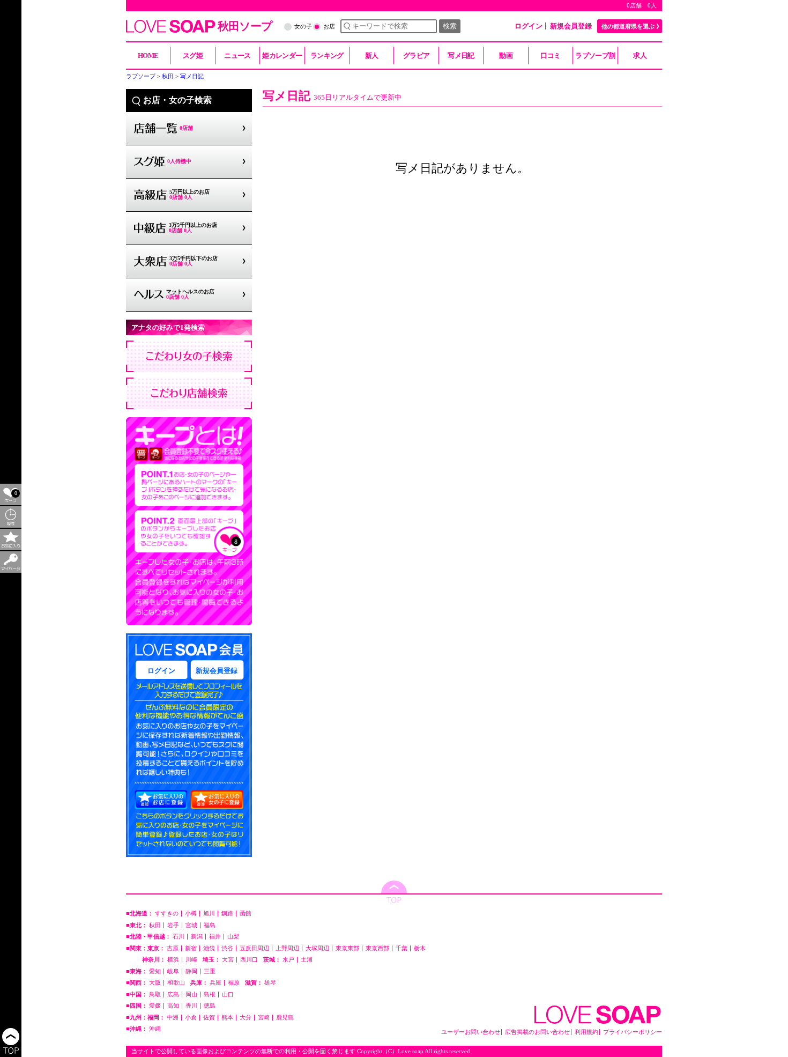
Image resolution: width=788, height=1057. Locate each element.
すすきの (167, 913)
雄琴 (270, 983)
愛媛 (155, 1006)
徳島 (209, 1006)
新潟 (197, 937)
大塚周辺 (317, 948)
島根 (209, 994)
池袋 (209, 948)
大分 (245, 1018)
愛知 (155, 971)
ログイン (528, 26)
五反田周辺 (254, 948)
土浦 (307, 960)
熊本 (227, 1018)
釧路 (227, 913)
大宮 (228, 960)
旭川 (209, 913)
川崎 (191, 960)
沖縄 (155, 1029)
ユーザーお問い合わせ (470, 1032)
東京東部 (347, 948)
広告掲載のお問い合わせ (537, 1032)
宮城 (191, 925)
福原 (234, 983)
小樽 (191, 913)
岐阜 (173, 971)
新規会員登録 (571, 26)
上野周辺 (287, 948)
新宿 (191, 948)
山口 (228, 994)
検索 (450, 26)
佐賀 (209, 1018)
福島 (209, 925)
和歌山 (176, 983)
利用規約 (586, 1032)
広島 (173, 994)
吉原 (173, 948)
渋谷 (227, 948)
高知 (173, 1006)
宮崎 (264, 1018)
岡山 (191, 994)
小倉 (191, 1018)
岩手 (173, 925)
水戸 (288, 960)
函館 (245, 913)
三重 (209, 971)
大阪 (155, 983)
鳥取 (155, 994)
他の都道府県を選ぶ (628, 26)
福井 (215, 937)
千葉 (401, 948)
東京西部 (377, 948)
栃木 (420, 948)
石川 (178, 937)
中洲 (173, 1018)
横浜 (173, 960)
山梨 (233, 937)
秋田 (155, 925)
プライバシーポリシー (632, 1032)
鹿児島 (285, 1018)
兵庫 (215, 983)
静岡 (191, 971)
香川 (191, 1006)
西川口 (249, 960)
